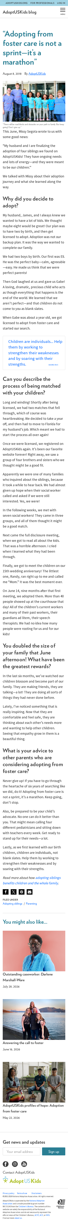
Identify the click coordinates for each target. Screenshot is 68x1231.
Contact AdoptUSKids (19, 1172)
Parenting (31, 903)
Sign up (53, 1151)
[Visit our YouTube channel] (24, 1164)
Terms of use (22, 1193)
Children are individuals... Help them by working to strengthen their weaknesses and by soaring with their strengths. (35, 353)
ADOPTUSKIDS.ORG (17, 3)
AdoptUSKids (37, 73)
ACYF (37, 1215)
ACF (41, 1215)
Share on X (53, 365)
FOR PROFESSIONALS (42, 3)
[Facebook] (5, 892)
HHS (48, 1215)
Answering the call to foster (23, 1042)
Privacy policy (8, 1193)
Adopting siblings (12, 903)
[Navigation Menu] (62, 12)
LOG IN (61, 3)
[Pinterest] (21, 892)
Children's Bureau (26, 1206)
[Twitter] (13, 892)
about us (18, 1218)
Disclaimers (37, 1193)
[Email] (29, 892)
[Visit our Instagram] (15, 1164)
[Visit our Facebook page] (6, 1164)
